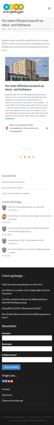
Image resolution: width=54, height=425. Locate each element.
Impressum (7, 395)
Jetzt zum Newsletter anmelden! (16, 193)
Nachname (7, 344)
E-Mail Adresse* (9, 355)
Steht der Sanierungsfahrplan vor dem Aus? (22, 284)
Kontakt (6, 389)
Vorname (6, 333)
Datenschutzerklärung (12, 400)
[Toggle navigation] (49, 8)
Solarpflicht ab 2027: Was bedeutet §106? (21, 308)
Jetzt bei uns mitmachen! (12, 187)
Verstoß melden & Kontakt (13, 182)
